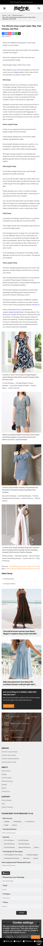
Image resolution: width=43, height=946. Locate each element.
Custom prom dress (9, 762)
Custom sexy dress (9, 755)
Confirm (21, 913)
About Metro (6, 771)
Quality (4, 784)
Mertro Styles (6, 800)
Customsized (6, 778)
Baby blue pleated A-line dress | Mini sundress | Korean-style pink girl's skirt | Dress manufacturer (19, 683)
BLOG (4, 788)
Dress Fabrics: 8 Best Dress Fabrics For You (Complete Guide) (24, 569)
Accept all (35, 937)
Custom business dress (10, 758)
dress (16, 72)
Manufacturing (7, 781)
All (9, 15)
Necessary (9, 941)
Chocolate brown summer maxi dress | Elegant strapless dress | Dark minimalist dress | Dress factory (20, 632)
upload (6, 873)
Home (4, 15)
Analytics (19, 941)
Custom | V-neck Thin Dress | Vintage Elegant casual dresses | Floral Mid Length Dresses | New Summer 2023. (20, 377)
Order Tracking (7, 807)
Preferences (29, 941)
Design (4, 774)
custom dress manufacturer (13, 312)
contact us (35, 305)
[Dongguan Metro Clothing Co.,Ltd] (22, 8)
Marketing (39, 941)
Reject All (10, 937)
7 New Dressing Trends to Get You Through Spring (25, 566)
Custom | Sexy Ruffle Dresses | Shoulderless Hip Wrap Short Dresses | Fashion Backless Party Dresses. (20, 490)
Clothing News (17, 15)
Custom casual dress (9, 752)
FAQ (3, 804)
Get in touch (8, 706)
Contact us (6, 791)
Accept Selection (22, 937)
